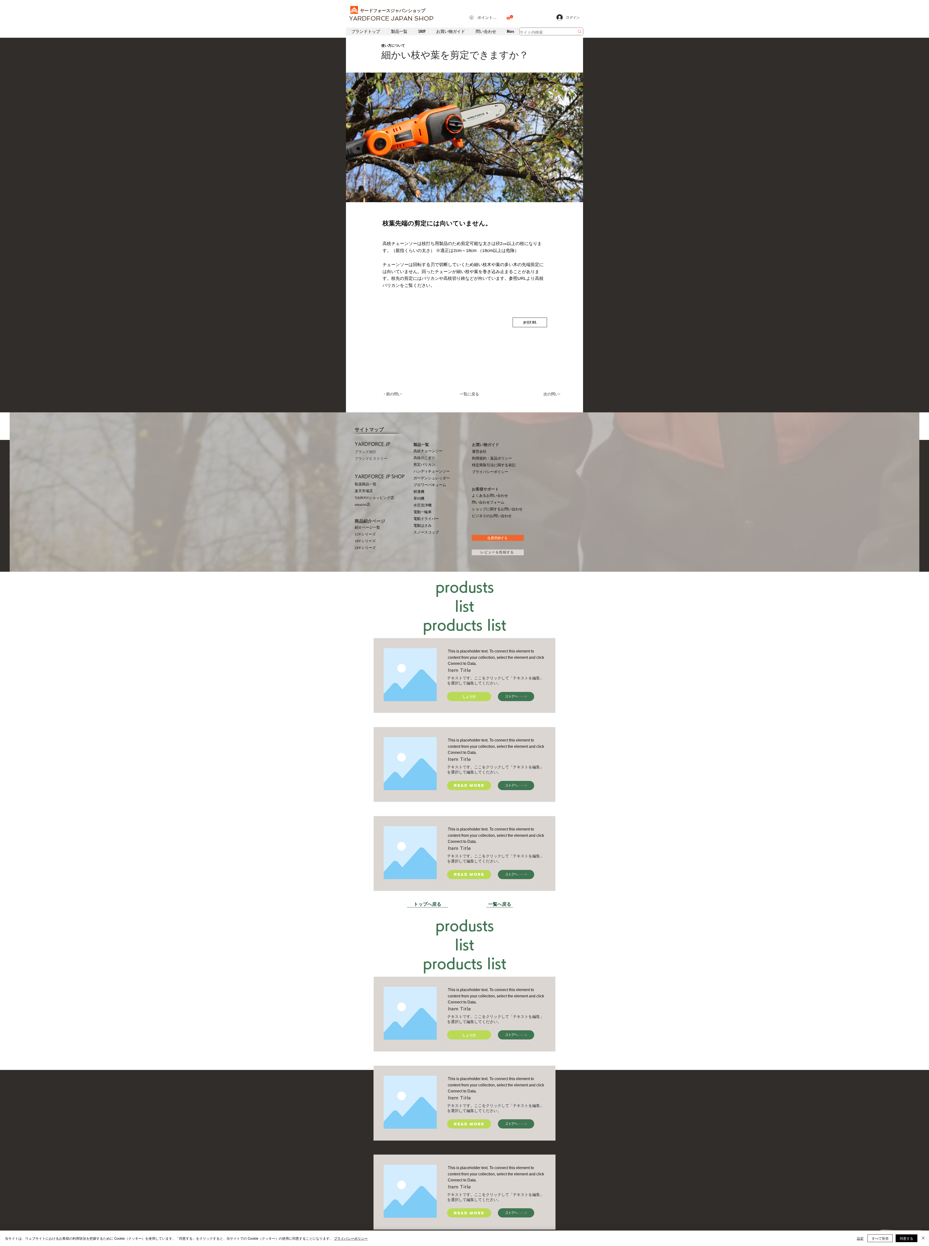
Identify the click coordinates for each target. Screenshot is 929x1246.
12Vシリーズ (365, 534)
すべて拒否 (880, 1238)
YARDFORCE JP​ (372, 444)
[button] (509, 17)
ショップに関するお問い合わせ (497, 509)
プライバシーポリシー (490, 472)
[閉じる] (923, 1238)
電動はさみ (422, 525)
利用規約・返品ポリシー (492, 458)
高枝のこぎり (424, 458)
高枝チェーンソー (427, 451)
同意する (906, 1238)
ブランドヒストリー (371, 458)
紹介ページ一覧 (367, 527)
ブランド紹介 (365, 452)
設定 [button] (860, 1238)
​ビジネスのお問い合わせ (492, 516)
